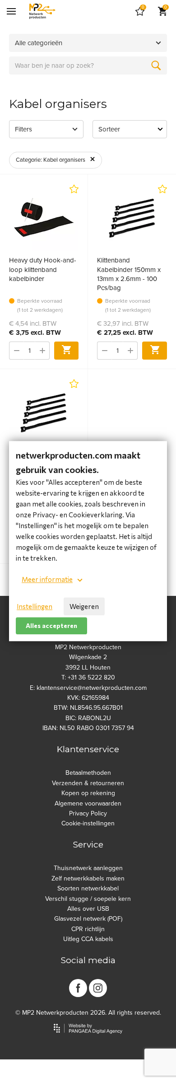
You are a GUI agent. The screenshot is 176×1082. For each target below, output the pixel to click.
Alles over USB (88, 909)
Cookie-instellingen (88, 823)
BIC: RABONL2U (88, 718)
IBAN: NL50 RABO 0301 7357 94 (88, 728)
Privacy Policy (88, 813)
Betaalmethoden (88, 773)
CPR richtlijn (88, 929)
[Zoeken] (156, 65)
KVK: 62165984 (88, 698)
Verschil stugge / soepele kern (88, 899)
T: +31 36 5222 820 (88, 677)
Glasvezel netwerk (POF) (88, 919)
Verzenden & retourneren (88, 783)
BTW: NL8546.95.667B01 (88, 708)
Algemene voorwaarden (88, 803)
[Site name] (42, 11)
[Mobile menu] (11, 11)
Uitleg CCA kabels (88, 939)
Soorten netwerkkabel (88, 888)
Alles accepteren (51, 625)
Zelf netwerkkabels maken (88, 878)
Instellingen (34, 606)
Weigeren (84, 606)
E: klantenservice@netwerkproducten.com (88, 688)
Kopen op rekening (88, 793)
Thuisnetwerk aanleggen (88, 868)
